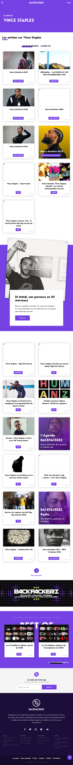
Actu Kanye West (25, 743)
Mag (68, 3)
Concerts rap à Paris (43, 738)
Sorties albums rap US (9, 738)
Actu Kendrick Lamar (26, 738)
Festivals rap (40, 743)
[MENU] (2, 3)
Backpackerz (36, 2)
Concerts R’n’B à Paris (43, 740)
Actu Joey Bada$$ (25, 740)
